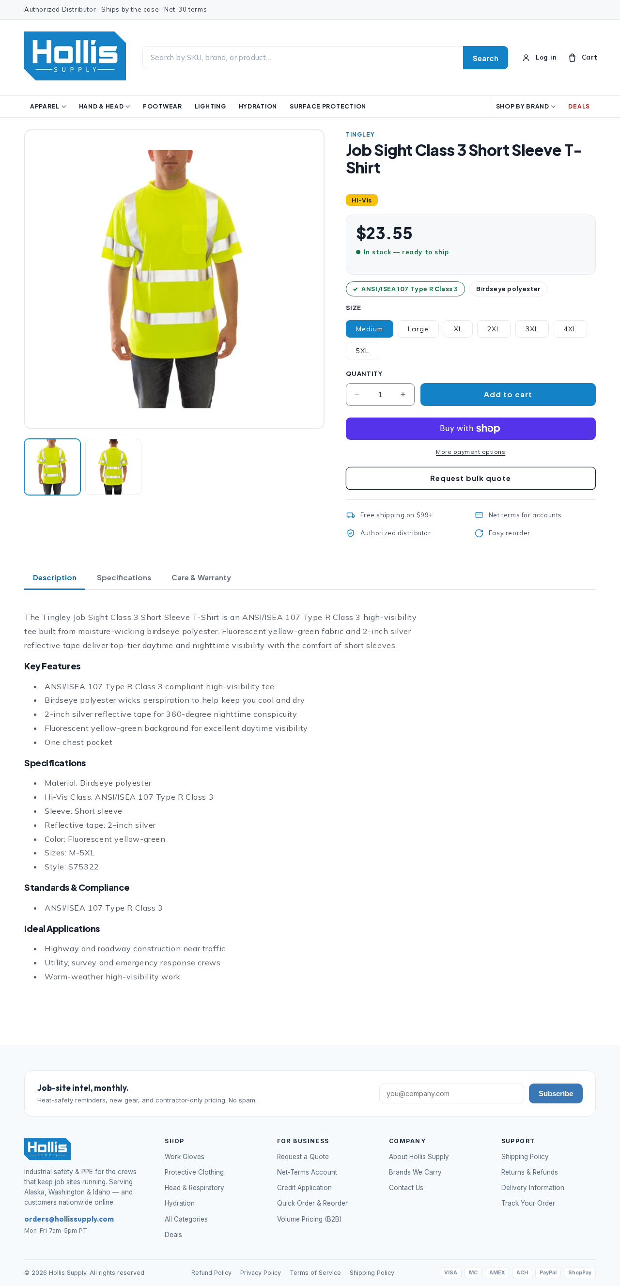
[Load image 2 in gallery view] (113, 467)
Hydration (180, 1203)
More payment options (470, 451)
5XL (362, 350)
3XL (532, 329)
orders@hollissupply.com (69, 1219)
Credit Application (304, 1188)
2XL (493, 329)
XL (458, 329)
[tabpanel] (227, 797)
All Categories (186, 1219)
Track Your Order (528, 1203)
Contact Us (406, 1188)
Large (418, 329)
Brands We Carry (415, 1172)
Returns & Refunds (529, 1172)
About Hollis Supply (419, 1157)
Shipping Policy (525, 1157)
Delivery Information (532, 1188)
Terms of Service (315, 1272)
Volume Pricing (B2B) (309, 1219)
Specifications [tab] (124, 577)
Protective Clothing (194, 1172)
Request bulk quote (470, 477)
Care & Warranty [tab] (201, 577)
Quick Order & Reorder (312, 1203)
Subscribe (556, 1093)
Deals (173, 1235)
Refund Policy (211, 1272)
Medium (369, 329)
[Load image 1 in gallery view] (52, 467)
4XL (570, 329)
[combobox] (302, 58)
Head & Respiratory (194, 1188)
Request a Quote (303, 1157)
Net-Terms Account (307, 1172)
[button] (582, 57)
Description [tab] (55, 577)
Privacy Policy (260, 1272)
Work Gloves (184, 1157)
